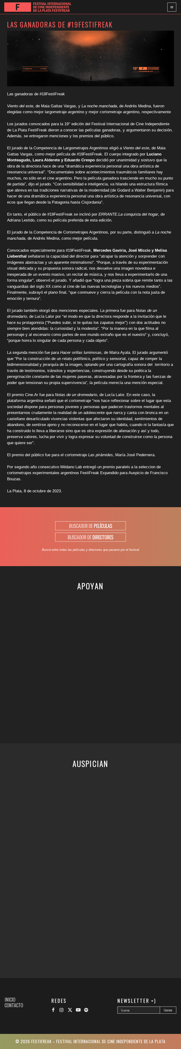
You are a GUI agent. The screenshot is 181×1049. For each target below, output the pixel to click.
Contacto (14, 1005)
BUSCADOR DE (90, 525)
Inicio (10, 999)
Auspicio (136, 473)
